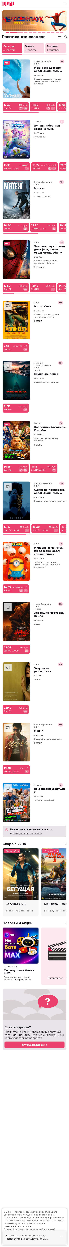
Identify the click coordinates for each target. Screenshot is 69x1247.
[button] (14, 20)
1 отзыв (38, 320)
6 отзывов (39, 267)
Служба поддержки (34, 1044)
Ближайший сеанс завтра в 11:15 (26, 833)
